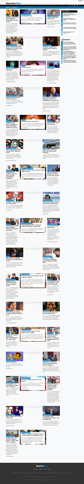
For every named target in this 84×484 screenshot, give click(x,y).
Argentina (25, 3)
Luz (67, 472)
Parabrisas (47, 472)
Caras (20, 472)
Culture (47, 3)
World (42, 3)
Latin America (36, 3)
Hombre (41, 472)
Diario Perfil (15, 472)
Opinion (56, 3)
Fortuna (36, 472)
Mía (70, 472)
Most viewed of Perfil (69, 39)
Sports (51, 3)
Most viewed (65, 11)
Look (64, 472)
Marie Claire (25, 472)
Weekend (59, 472)
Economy (30, 3)
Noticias (31, 472)
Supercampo (53, 472)
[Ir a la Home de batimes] (42, 465)
